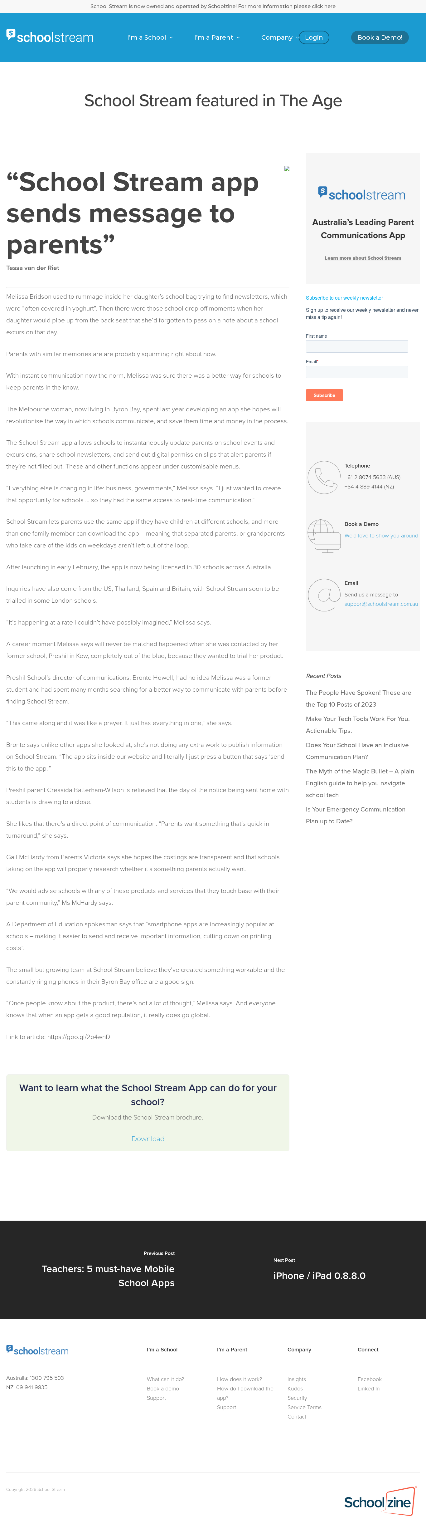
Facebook (370, 1379)
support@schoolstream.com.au (381, 604)
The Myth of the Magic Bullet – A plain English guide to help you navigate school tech (360, 783)
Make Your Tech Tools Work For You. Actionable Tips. (358, 724)
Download (148, 1139)
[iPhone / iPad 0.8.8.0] (319, 1270)
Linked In (369, 1388)
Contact (297, 1417)
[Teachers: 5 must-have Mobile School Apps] (106, 1270)
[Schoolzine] (381, 1517)
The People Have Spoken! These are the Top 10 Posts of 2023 (358, 698)
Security (297, 1398)
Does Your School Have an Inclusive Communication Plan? (357, 751)
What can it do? (165, 1379)
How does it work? (239, 1379)
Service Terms (305, 1407)
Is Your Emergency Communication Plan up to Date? (356, 815)
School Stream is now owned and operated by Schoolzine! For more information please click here (213, 6)
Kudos (295, 1388)
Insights (297, 1379)
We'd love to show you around (381, 536)
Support (156, 1398)
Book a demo (163, 1388)
